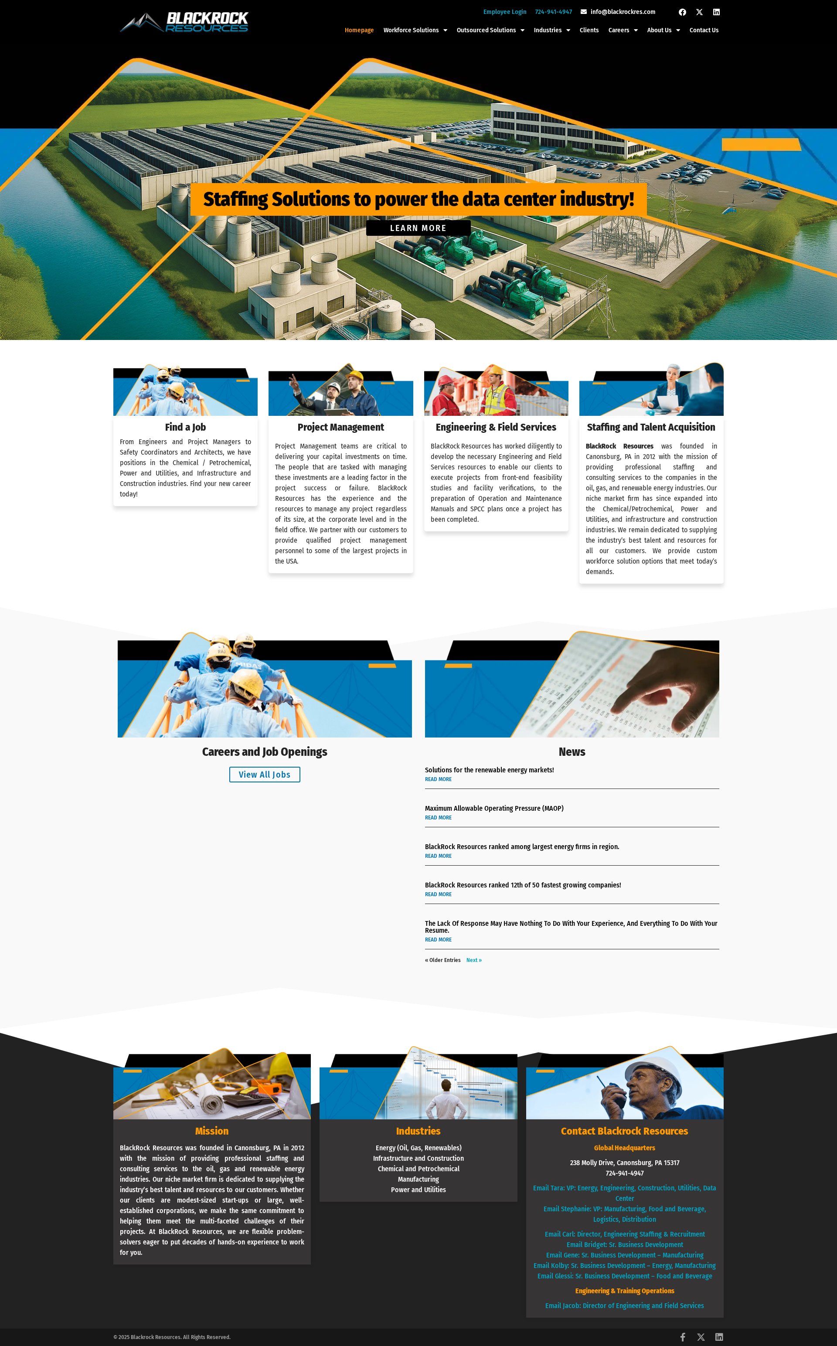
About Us (659, 30)
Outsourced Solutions (486, 30)
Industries (548, 30)
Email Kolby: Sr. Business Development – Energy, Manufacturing (625, 1265)
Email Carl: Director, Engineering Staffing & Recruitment (625, 1234)
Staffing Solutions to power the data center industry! (419, 199)
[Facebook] (682, 11)
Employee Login (505, 12)
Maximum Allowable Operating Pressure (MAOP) (494, 808)
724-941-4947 (553, 12)
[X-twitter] (699, 11)
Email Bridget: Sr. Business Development (625, 1245)
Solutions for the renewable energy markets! (489, 770)
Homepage (359, 30)
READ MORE (438, 779)
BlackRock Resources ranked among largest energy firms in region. (522, 847)
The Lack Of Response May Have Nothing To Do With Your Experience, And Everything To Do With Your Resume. (571, 927)
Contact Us (704, 30)
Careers (619, 30)
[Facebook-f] (682, 1337)
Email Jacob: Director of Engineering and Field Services (624, 1306)
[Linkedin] (716, 11)
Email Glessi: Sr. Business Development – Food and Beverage (625, 1276)
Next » (474, 960)
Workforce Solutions (411, 30)
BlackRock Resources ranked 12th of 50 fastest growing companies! (523, 885)
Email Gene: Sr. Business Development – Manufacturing (625, 1255)
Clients (589, 30)
